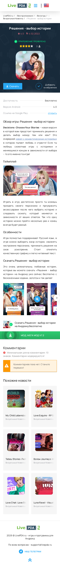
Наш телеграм (33, 551)
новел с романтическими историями (36, 138)
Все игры (41, 15)
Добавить (50, 86)
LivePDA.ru (8, 15)
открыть (52, 113)
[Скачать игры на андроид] (19, 5)
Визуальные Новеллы (13, 18)
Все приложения (25, 15)
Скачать (14, 86)
